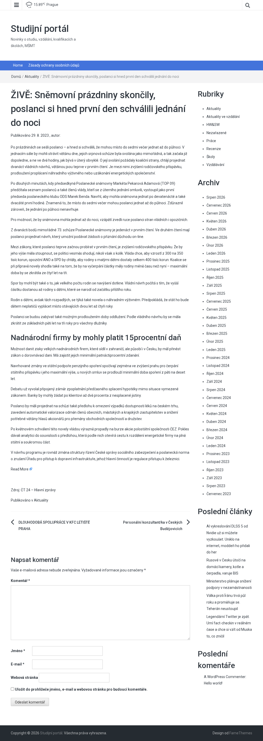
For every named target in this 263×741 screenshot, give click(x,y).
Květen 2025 (216, 318)
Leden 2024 (216, 446)
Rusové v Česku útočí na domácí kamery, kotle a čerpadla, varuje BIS (226, 566)
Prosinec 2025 (218, 261)
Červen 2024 (216, 406)
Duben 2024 (216, 422)
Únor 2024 (214, 438)
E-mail (17, 664)
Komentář (20, 581)
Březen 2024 (216, 430)
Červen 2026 (216, 213)
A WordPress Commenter (225, 677)
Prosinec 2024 (218, 358)
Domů (16, 77)
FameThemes (240, 733)
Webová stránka (24, 677)
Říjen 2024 (214, 374)
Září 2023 (214, 478)
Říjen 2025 (214, 277)
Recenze (213, 149)
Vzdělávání (215, 165)
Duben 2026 (216, 229)
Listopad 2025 (217, 269)
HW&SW (213, 125)
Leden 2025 (216, 350)
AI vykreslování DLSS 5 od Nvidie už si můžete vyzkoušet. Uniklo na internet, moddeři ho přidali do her (228, 539)
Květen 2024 (216, 414)
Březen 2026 (216, 237)
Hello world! (213, 683)
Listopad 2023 (217, 462)
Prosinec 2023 (218, 454)
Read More (20, 469)
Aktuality (32, 77)
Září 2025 (214, 285)
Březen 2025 (216, 333)
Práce (211, 141)
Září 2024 (214, 381)
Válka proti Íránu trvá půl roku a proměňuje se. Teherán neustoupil (226, 602)
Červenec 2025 (218, 301)
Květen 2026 (216, 221)
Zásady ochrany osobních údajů (53, 65)
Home (18, 65)
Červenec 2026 (218, 205)
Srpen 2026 (215, 197)
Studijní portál (40, 28)
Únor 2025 (214, 341)
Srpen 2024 (215, 390)
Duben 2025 (216, 325)
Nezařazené (216, 133)
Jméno (18, 651)
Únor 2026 (214, 245)
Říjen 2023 (214, 470)
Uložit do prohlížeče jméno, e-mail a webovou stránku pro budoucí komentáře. (81, 689)
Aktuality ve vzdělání (223, 117)
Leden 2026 (216, 253)
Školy (210, 157)
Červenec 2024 (218, 398)
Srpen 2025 (215, 293)
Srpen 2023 (215, 486)
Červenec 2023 (218, 494)
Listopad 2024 (217, 366)
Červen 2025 (216, 309)
